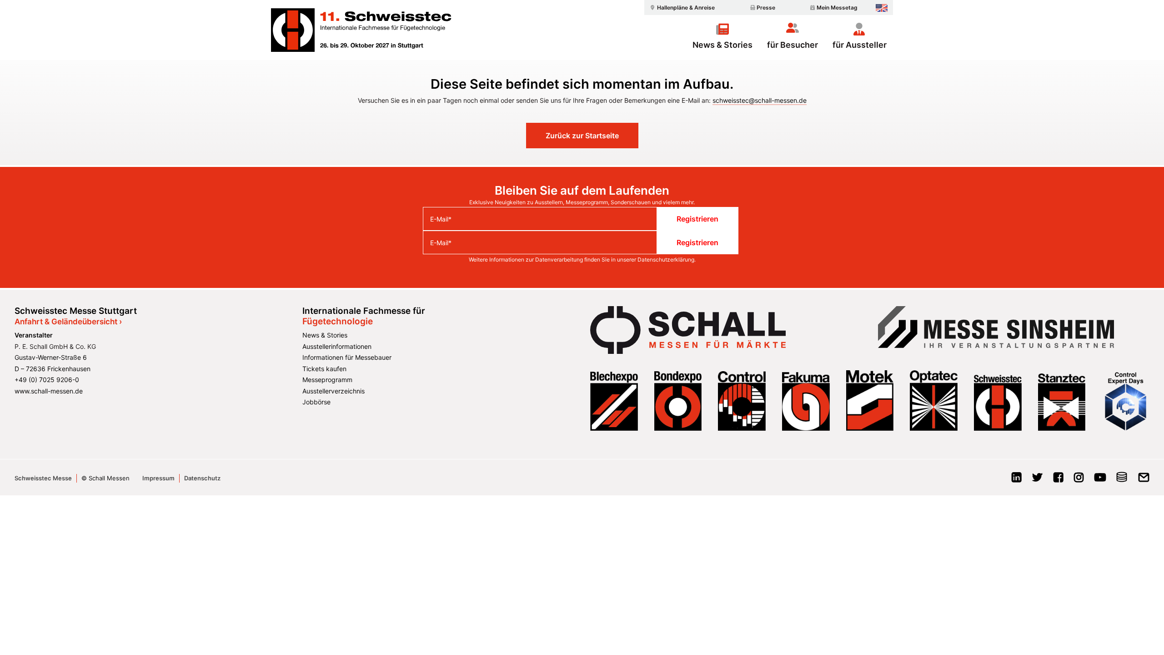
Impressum (158, 478)
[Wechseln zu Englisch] (882, 8)
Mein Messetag (837, 7)
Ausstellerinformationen (336, 346)
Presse (766, 7)
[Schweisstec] (367, 30)
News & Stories (722, 44)
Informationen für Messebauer (346, 357)
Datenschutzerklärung (665, 259)
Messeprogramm (327, 379)
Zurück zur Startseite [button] (582, 135)
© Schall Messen (105, 478)
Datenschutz (202, 478)
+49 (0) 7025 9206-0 (47, 379)
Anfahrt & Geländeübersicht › (68, 321)
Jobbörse (316, 402)
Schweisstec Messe (43, 478)
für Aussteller (860, 44)
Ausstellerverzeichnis (333, 391)
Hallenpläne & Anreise (686, 7)
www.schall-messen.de (49, 391)
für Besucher (792, 44)
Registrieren (697, 218)
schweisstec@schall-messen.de (759, 100)
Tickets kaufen (324, 369)
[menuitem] (681, 7)
